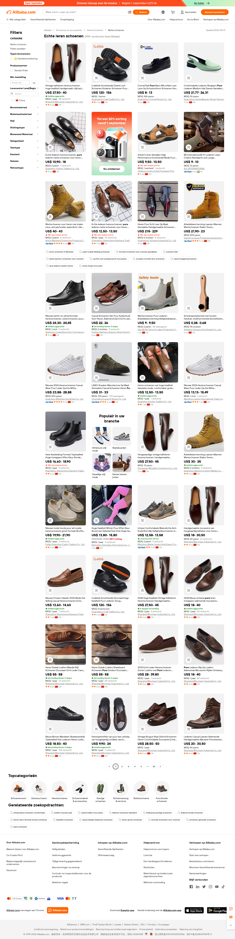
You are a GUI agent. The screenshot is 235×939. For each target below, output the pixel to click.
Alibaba (47, 30)
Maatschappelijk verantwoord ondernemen (21, 862)
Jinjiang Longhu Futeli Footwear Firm (156, 171)
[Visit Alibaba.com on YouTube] (217, 887)
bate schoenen (20, 827)
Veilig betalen (58, 849)
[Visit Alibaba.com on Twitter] (204, 887)
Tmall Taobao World (101, 924)
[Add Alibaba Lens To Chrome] (57, 910)
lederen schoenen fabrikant (124, 813)
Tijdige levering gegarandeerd (67, 861)
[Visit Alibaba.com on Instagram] (210, 887)
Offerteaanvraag (106, 855)
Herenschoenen (95, 30)
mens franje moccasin (92, 266)
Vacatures (11, 870)
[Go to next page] (160, 766)
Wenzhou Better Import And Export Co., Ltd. (158, 544)
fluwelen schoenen (64, 820)
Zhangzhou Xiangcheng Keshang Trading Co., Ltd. (112, 240)
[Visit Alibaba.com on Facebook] (191, 887)
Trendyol (151, 924)
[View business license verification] (146, 934)
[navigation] (24, 399)
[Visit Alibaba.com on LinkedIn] (198, 887)
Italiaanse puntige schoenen (159, 813)
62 (154, 766)
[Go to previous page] (109, 766)
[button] (130, 12)
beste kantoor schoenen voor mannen (66, 259)
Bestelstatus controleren (201, 861)
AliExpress (72, 924)
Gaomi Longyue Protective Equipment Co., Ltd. (204, 238)
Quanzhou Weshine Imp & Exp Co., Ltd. (64, 399)
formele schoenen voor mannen (165, 820)
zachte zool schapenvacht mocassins (110, 259)
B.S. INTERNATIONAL (194, 168)
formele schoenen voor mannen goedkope (138, 252)
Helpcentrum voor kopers (156, 849)
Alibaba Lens (13, 910)
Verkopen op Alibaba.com (202, 849)
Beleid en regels (60, 882)
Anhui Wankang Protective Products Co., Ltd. (65, 240)
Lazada (117, 924)
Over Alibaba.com (15, 842)
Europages (164, 924)
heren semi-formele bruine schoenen (30, 820)
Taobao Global (131, 924)
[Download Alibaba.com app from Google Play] (218, 910)
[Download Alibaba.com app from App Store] (194, 910)
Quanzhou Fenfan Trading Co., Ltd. (155, 401)
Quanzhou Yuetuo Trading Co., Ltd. (62, 168)
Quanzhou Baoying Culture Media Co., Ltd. (204, 471)
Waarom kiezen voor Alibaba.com (22, 849)
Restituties (149, 867)
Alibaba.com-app (172, 910)
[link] (231, 909)
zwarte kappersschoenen (185, 259)
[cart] (173, 12)
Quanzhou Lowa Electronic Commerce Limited (65, 332)
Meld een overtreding (154, 882)
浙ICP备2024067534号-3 (199, 934)
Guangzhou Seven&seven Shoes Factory (204, 99)
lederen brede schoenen (192, 813)
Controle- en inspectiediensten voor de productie (71, 875)
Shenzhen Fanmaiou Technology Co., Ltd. (112, 545)
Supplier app (127, 910)
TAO (142, 924)
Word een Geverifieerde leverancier (207, 867)
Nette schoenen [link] (116, 30)
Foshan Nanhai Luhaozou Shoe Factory (111, 332)
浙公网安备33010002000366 (170, 934)
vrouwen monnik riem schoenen (150, 259)
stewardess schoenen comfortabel (29, 813)
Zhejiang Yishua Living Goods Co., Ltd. (202, 329)
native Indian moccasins (92, 813)
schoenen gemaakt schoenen (202, 820)
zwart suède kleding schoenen (96, 252)
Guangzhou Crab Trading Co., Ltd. (108, 99)
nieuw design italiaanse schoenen (97, 820)
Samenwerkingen (198, 873)
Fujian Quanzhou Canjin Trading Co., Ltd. (65, 544)
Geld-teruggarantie (61, 855)
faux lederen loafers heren (61, 266)
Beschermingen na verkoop (66, 867)
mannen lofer (172, 252)
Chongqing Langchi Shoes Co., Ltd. (109, 399)
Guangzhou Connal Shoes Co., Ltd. (155, 99)
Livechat (148, 855)
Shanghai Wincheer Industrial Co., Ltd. (64, 102)
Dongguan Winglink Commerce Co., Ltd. (157, 468)
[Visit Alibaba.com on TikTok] (223, 887)
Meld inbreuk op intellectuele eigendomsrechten (158, 875)
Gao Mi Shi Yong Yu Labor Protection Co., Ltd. (158, 329)
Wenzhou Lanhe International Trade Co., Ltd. (204, 399)
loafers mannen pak (63, 813)
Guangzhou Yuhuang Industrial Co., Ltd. (157, 240)
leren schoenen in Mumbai (61, 252)
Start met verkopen (198, 855)
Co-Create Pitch (14, 855)
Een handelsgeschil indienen (158, 861)
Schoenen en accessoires (69, 30)
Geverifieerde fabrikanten (110, 849)
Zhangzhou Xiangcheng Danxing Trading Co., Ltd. (65, 471)
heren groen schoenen (132, 820)
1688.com (85, 924)
